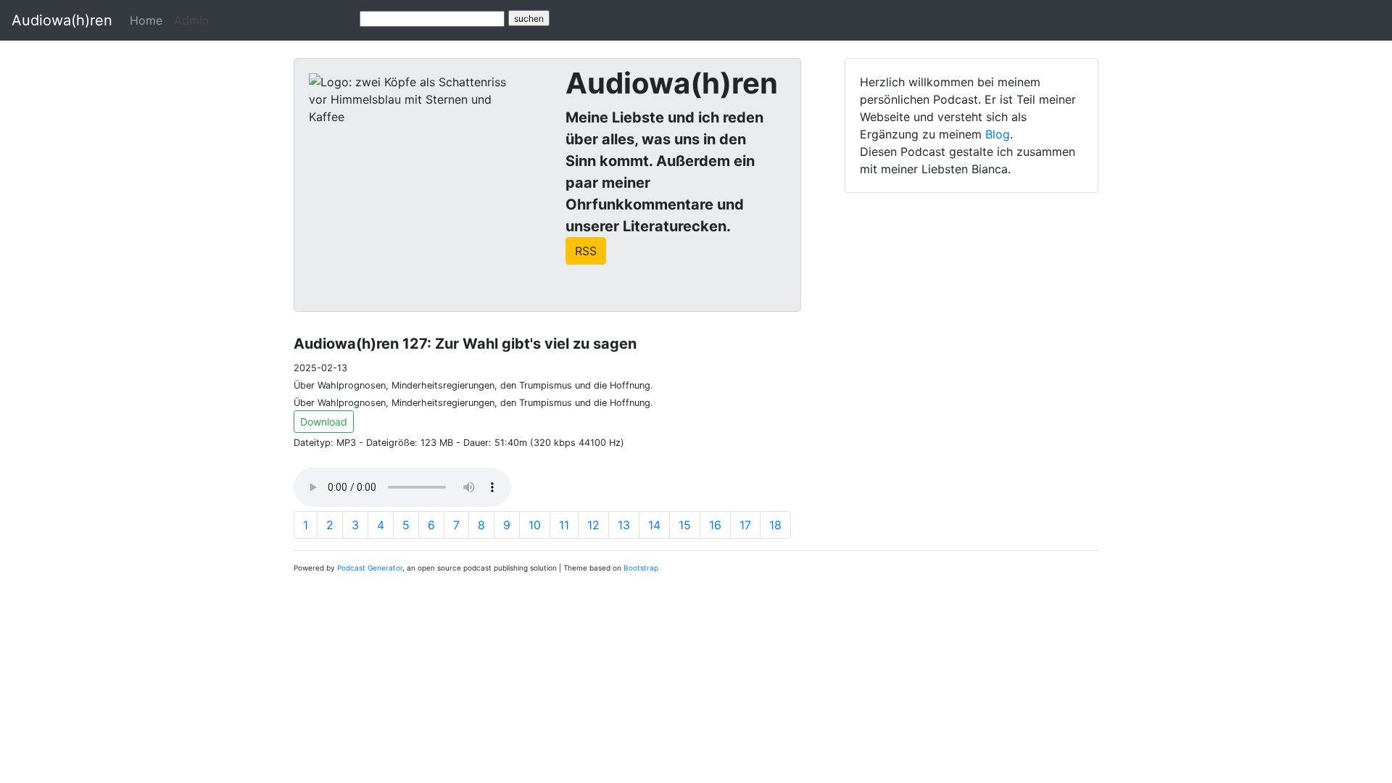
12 (593, 525)
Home (146, 20)
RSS (586, 251)
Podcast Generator (369, 567)
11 (564, 525)
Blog (997, 134)
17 (745, 525)
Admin (191, 20)
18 (775, 525)
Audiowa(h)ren (62, 20)
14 (654, 525)
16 (715, 525)
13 (624, 525)
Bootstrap (641, 567)
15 (685, 525)
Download (323, 421)
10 (535, 525)
